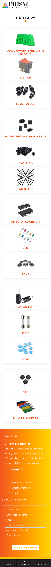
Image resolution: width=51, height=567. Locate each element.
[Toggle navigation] (46, 5)
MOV (25, 359)
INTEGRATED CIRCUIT (25, 221)
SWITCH (25, 77)
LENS (25, 274)
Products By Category (21, 482)
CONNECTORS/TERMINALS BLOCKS (25, 53)
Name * (8, 520)
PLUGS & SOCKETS (25, 418)
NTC (25, 392)
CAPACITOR (26, 306)
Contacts (13, 493)
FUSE (25, 333)
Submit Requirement (25, 547)
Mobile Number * (14, 509)
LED (25, 248)
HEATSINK (26, 162)
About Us (13, 477)
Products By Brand (19, 488)
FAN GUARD (25, 189)
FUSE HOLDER (25, 103)
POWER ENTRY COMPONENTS (25, 136)
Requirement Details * (16, 530)
